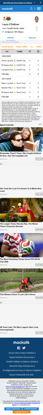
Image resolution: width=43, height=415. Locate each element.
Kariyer (10, 38)
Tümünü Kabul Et (22, 412)
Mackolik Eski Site (25, 375)
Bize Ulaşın (21, 353)
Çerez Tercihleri (13, 409)
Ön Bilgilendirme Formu (13, 370)
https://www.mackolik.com (15, 387)
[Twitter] (24, 348)
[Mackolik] (7, 9)
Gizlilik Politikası (13, 361)
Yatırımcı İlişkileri (32, 370)
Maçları (32, 38)
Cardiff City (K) (13, 28)
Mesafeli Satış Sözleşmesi (22, 366)
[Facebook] (18, 348)
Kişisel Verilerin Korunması (21, 357)
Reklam (31, 353)
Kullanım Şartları (29, 361)
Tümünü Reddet (30, 409)
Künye (11, 353)
